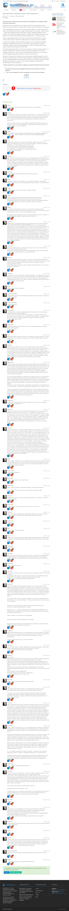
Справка (42, 10)
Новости (14, 10)
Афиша (37, 896)
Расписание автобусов (62, 7)
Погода (37, 894)
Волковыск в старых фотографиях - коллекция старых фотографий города (61, 18)
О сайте (50, 10)
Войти (58, 1)
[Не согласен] (11, 109)
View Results (26, 77)
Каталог (23, 10)
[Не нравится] (7, 94)
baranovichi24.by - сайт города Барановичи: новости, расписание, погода (61, 25)
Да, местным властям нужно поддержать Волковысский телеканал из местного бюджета (25, 69)
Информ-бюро (33, 10)
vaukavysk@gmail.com (59, 890)
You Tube (22, 61)
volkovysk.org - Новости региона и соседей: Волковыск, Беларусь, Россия (61, 32)
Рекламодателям (39, 890)
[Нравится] (4, 94)
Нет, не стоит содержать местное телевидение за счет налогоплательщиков (25, 72)
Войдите (6, 872)
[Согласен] (8, 109)
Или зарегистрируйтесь (16, 872)
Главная (6, 10)
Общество (6, 17)
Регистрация (63, 1)
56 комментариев (20, 16)
